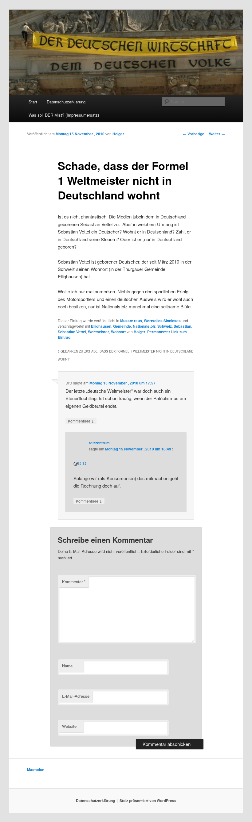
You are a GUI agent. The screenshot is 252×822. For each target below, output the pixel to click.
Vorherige (193, 134)
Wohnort (118, 331)
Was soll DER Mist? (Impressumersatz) (64, 115)
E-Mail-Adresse (75, 696)
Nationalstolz (144, 326)
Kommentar (73, 582)
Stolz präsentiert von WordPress (148, 800)
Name (67, 666)
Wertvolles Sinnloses (162, 320)
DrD (82, 463)
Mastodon (35, 769)
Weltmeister (98, 331)
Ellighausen (101, 326)
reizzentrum (99, 443)
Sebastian (182, 326)
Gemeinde (122, 326)
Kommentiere (81, 420)
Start (33, 102)
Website (69, 726)
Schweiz (164, 326)
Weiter (217, 134)
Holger (118, 134)
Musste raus (131, 320)
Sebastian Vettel (72, 331)
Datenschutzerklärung (66, 102)
